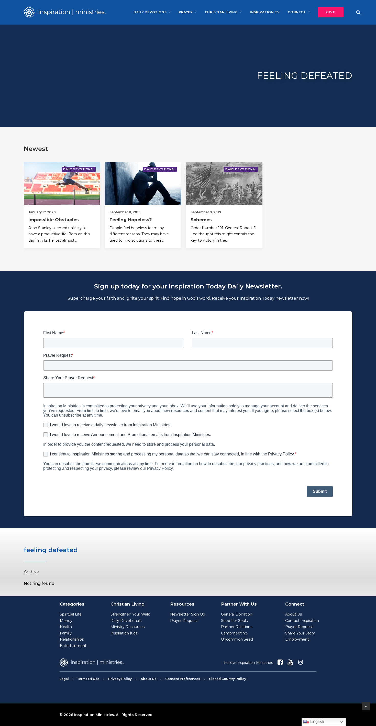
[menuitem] (152, 12)
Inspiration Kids (123, 633)
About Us (293, 614)
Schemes (201, 219)
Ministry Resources (127, 626)
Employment (297, 639)
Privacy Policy (120, 679)
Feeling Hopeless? (130, 219)
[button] (329, 12)
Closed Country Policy (227, 679)
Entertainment (73, 645)
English (316, 721)
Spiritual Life (71, 614)
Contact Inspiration (302, 620)
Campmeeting (234, 633)
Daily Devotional (78, 169)
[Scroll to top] (366, 705)
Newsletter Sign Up (187, 614)
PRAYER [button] (186, 12)
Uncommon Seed (237, 639)
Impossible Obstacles (53, 219)
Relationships (72, 639)
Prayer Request (184, 620)
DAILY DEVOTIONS (150, 12)
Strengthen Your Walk (130, 614)
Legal (64, 679)
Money (66, 620)
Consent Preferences (182, 679)
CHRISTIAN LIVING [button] (221, 12)
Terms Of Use (88, 679)
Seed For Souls (234, 620)
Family (66, 633)
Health (66, 626)
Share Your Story (300, 633)
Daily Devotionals (125, 620)
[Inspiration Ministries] (65, 12)
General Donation (236, 614)
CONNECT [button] (297, 12)
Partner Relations (236, 626)
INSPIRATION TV (265, 12)
